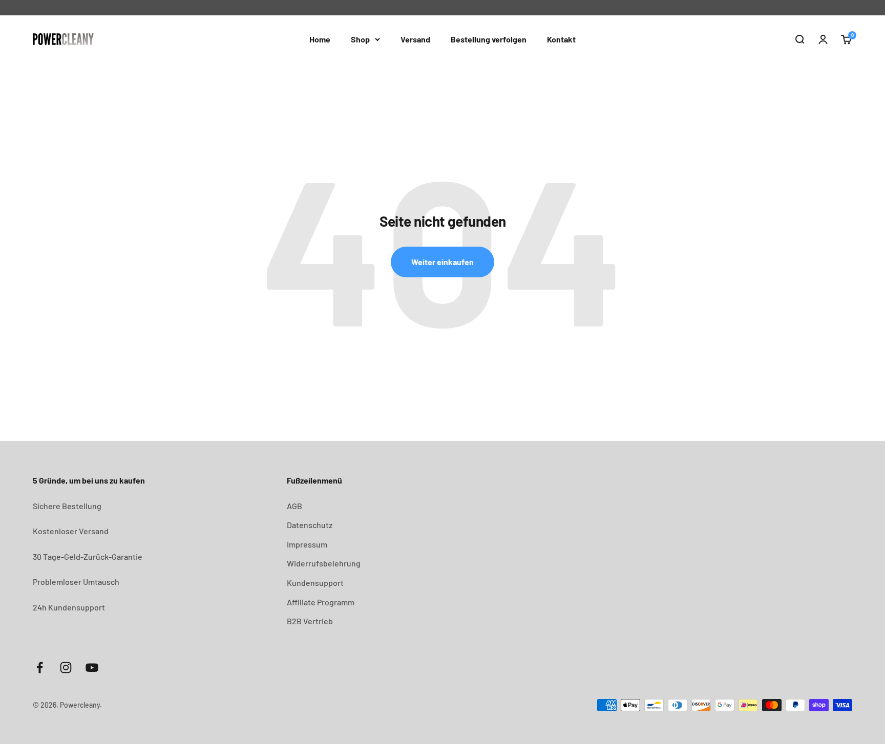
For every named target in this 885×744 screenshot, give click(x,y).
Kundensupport (315, 582)
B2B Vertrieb (310, 621)
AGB (294, 506)
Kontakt (561, 39)
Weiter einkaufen (442, 262)
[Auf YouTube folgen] (92, 667)
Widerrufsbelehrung (324, 563)
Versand (415, 39)
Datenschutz (309, 525)
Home (319, 39)
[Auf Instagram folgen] (66, 667)
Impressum (307, 544)
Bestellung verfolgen (488, 39)
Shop (360, 39)
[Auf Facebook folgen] (40, 667)
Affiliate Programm (320, 602)
